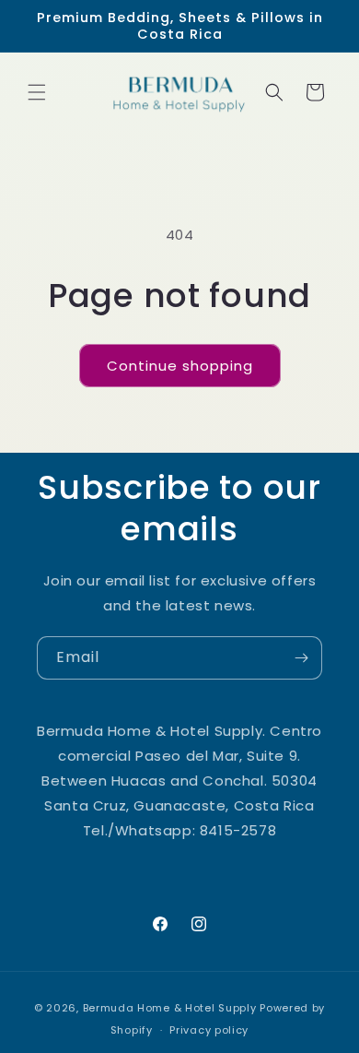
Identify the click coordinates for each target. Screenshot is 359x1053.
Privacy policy (209, 1030)
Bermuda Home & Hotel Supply (170, 1007)
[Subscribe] (301, 658)
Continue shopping (180, 365)
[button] (37, 92)
